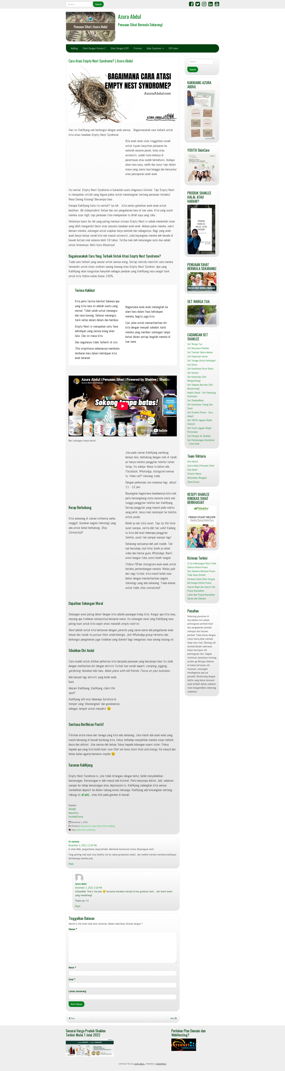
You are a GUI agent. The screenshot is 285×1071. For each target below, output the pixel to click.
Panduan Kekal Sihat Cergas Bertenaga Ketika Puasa (201, 581)
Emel (72, 979)
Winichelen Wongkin (197, 478)
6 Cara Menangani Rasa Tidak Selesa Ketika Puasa (201, 565)
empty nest (80, 829)
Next (173, 1018)
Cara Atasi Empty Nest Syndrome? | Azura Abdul (101, 60)
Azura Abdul (129, 16)
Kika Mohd (192, 469)
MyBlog (74, 48)
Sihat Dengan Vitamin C (94, 48)
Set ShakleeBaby (195, 400)
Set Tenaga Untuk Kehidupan (201, 360)
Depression (86, 826)
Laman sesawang (77, 991)
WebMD (72, 809)
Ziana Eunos (193, 482)
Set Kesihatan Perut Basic (200, 368)
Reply (71, 863)
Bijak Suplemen (154, 48)
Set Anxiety (193, 372)
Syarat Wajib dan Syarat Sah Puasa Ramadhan (201, 588)
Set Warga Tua (194, 344)
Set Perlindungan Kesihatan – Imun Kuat (201, 442)
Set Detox (192, 364)
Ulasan (73, 929)
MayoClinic (74, 813)
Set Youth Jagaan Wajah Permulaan (199, 430)
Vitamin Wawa (194, 473)
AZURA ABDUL (139, 1064)
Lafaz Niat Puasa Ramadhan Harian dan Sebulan (201, 596)
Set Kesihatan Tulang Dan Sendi (200, 406)
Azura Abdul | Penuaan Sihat (200, 465)
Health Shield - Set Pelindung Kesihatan (201, 394)
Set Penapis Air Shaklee (199, 436)
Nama (72, 967)
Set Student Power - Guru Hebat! (200, 414)
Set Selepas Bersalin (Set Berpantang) (200, 386)
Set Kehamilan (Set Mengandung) (196, 378)
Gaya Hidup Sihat (100, 826)
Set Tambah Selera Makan (200, 352)
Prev (72, 1018)
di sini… (86, 795)
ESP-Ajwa (173, 48)
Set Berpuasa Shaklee (198, 348)
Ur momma (74, 841)
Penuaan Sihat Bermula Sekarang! (140, 24)
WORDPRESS (161, 1064)
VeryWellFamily (76, 816)
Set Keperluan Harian (197, 356)
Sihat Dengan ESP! (120, 48)
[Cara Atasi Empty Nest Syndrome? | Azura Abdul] (123, 94)
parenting (90, 829)
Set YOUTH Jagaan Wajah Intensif (199, 422)
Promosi (138, 48)
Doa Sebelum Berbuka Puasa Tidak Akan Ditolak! (201, 573)
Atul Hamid (192, 461)
